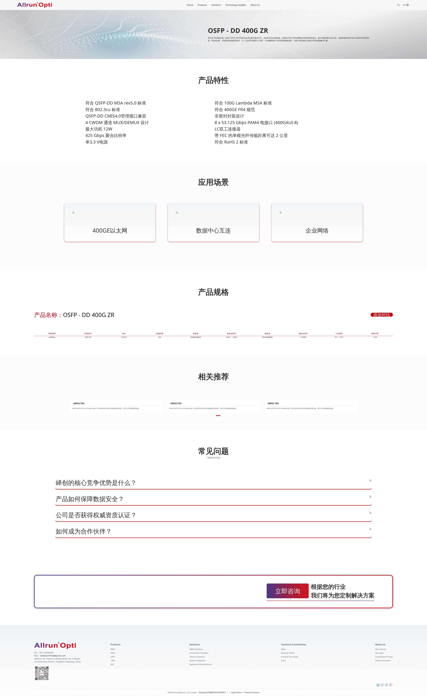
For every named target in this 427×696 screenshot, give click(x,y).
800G (113, 649)
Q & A (283, 660)
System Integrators (197, 660)
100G (113, 660)
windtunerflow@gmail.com (53, 655)
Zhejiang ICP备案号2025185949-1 (212, 692)
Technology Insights (235, 4)
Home (190, 4)
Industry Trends (287, 653)
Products (202, 4)
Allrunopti (379, 653)
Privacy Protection (251, 692)
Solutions (216, 4)
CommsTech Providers (198, 653)
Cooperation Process (384, 657)
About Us (255, 4)
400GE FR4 (78, 403)
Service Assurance (382, 660)
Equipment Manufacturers (200, 664)
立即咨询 (287, 591)
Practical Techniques (289, 657)
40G (112, 664)
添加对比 (381, 315)
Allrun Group (380, 649)
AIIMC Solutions (196, 649)
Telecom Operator (197, 657)
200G (113, 657)
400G (113, 653)
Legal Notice (236, 692)
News (283, 649)
